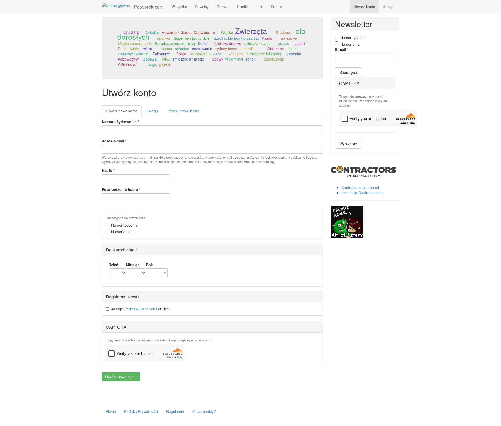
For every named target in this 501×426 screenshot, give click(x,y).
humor (167, 48)
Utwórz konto (364, 6)
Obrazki (223, 6)
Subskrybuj (348, 72)
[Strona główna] (118, 5)
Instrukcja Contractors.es (362, 192)
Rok (149, 264)
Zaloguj (389, 6)
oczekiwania (202, 48)
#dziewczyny (128, 59)
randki (251, 59)
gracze (283, 43)
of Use (141, 308)
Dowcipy (202, 6)
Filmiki (242, 6)
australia (248, 48)
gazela (164, 64)
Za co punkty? (204, 411)
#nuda (267, 38)
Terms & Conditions (141, 308)
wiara (147, 48)
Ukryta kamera (130, 43)
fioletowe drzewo (227, 43)
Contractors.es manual (360, 187)
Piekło (111, 411)
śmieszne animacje (188, 59)
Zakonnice (161, 53)
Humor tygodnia (124, 225)
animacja (236, 53)
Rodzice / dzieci (176, 32)
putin (149, 43)
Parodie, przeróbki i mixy (175, 43)
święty (134, 48)
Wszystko (179, 6)
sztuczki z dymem (259, 43)
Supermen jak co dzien (193, 38)
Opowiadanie (204, 32)
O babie (152, 32)
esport (300, 43)
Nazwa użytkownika (120, 121)
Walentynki (234, 59)
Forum (276, 6)
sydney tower (226, 48)
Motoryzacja (274, 59)
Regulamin (175, 411)
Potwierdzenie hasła (121, 189)
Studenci (283, 32)
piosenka (293, 53)
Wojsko (227, 32)
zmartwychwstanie (133, 53)
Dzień (113, 264)
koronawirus (200, 53)
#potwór (163, 38)
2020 (217, 53)
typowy (217, 59)
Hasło (108, 170)
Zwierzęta (251, 31)
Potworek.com (149, 6)
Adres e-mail (114, 140)
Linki (259, 6)
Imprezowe (288, 38)
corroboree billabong (264, 53)
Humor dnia (120, 231)
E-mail (341, 49)
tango (152, 64)
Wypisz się (348, 143)
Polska (181, 53)
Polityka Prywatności (141, 411)
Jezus (291, 48)
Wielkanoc (275, 48)
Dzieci (203, 43)
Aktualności (127, 64)
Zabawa (150, 59)
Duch (122, 48)
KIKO (166, 59)
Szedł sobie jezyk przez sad (237, 38)
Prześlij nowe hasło (183, 110)
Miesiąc (133, 264)
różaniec (182, 48)
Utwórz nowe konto (124, 112)
